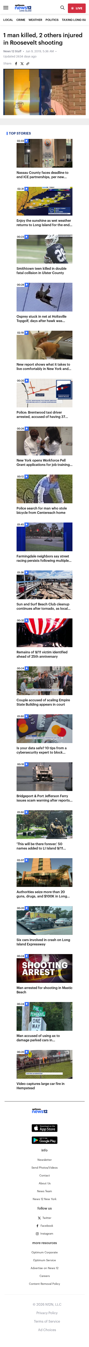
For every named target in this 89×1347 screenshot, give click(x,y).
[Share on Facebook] (16, 63)
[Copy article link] (27, 63)
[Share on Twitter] (22, 63)
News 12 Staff (12, 51)
